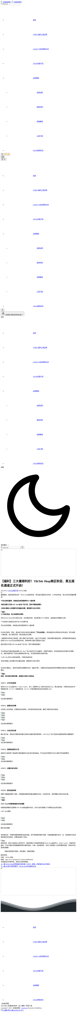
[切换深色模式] (7, 154)
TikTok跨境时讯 (38, 150)
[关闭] (22, 547)
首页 (34, 20)
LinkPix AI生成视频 (41, 49)
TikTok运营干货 (38, 63)
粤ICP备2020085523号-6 (16, 1010)
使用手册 (39, 107)
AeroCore (24, 1008)
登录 (3, 157)
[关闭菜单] (2, 310)
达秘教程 (36, 78)
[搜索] (2, 154)
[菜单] (3, 159)
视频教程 (39, 121)
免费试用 (39, 92)
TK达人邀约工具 (40, 34)
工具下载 (39, 136)
